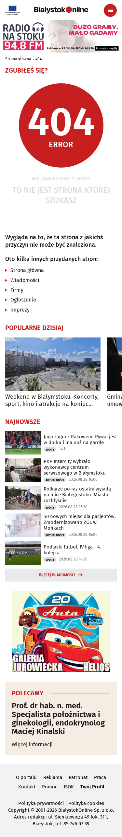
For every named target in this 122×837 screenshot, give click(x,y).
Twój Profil (92, 787)
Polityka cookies (86, 803)
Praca (100, 777)
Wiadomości (24, 280)
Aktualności (55, 480)
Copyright (18, 810)
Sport (50, 449)
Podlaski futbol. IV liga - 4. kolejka (72, 550)
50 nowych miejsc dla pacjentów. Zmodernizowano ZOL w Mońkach (80, 522)
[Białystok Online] (61, 10)
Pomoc (49, 787)
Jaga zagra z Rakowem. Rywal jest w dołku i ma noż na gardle (80, 439)
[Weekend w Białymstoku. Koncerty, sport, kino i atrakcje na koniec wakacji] (53, 364)
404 (38, 59)
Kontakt (26, 787)
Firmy (16, 290)
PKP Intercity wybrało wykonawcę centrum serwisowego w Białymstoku (75, 467)
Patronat (78, 777)
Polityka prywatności (41, 803)
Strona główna (18, 59)
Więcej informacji (32, 744)
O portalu (26, 777)
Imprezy (20, 310)
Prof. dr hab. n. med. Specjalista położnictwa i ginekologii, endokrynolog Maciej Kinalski (58, 718)
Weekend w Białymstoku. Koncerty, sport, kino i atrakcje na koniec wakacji (52, 400)
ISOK (69, 787)
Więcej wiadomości (57, 575)
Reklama (52, 777)
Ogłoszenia (23, 300)
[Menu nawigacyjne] (110, 10)
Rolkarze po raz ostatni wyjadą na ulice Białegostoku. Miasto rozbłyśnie (77, 494)
